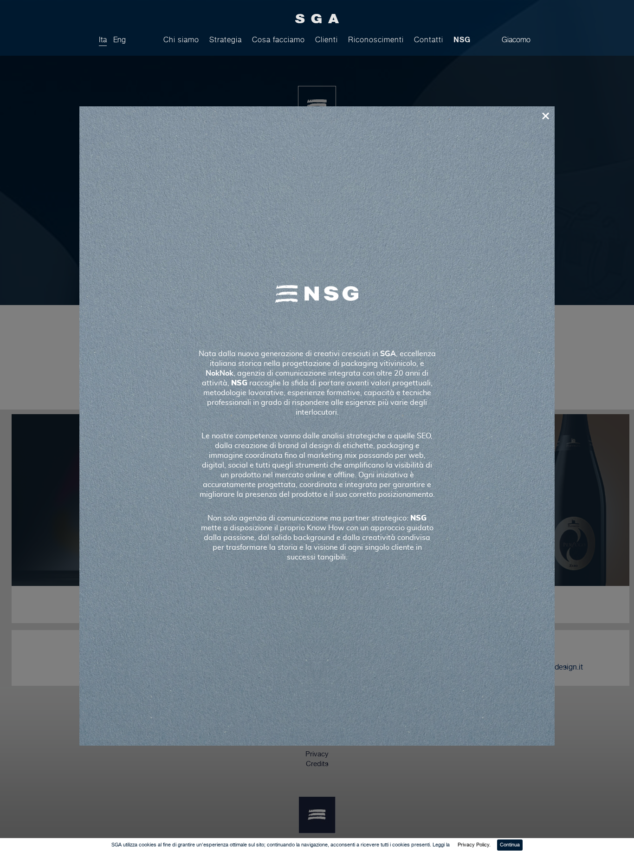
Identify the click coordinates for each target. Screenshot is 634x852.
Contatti (428, 39)
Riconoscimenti (376, 39)
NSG (462, 39)
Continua (510, 845)
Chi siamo (181, 39)
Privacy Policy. (474, 845)
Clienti (326, 39)
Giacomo (516, 39)
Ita (103, 39)
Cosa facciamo (278, 39)
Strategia (225, 39)
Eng (119, 39)
